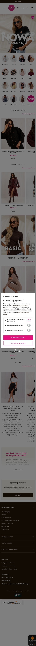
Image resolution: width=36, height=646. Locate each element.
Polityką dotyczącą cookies (20, 305)
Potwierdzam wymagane (18, 343)
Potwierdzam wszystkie (18, 337)
